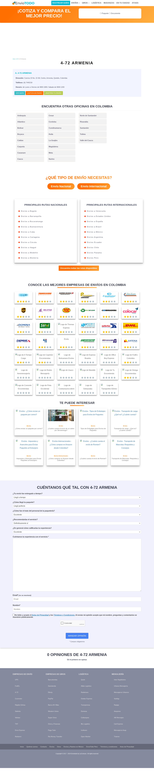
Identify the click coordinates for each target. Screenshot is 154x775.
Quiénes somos (32, 747)
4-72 (17, 59)
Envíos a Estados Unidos (99, 216)
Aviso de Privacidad (40, 615)
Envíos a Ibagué (28, 247)
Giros (85, 3)
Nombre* (16, 605)
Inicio (14, 59)
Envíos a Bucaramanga (32, 221)
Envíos (75, 3)
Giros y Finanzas (54, 724)
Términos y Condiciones (64, 615)
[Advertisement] (77, 41)
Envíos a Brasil (94, 227)
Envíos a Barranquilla (31, 216)
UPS (16, 680)
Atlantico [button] (21, 122)
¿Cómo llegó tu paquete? (23, 502)
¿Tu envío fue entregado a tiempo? (28, 494)
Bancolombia (52, 680)
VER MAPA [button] (20, 93)
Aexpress (117, 711)
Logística (96, 3)
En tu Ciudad (123, 3)
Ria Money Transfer (55, 736)
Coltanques (85, 717)
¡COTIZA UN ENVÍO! (34, 93)
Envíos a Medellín (29, 253)
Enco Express (20, 730)
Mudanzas (109, 3)
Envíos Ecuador (94, 242)
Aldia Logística (86, 686)
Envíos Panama (94, 253)
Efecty (50, 692)
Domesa (84, 711)
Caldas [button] (20, 140)
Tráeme (117, 736)
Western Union (53, 711)
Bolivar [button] (20, 128)
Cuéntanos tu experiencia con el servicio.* (31, 537)
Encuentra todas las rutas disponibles (78, 268)
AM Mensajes (119, 717)
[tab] (30, 115)
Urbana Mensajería (121, 686)
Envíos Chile (93, 247)
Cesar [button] (51, 116)
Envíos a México (95, 232)
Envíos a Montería (29, 258)
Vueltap (116, 699)
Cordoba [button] (52, 122)
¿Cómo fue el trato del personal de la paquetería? (34, 511)
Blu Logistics (85, 724)
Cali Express (118, 724)
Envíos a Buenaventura (32, 227)
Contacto (43, 747)
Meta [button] (51, 153)
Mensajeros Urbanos (121, 692)
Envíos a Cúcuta (29, 242)
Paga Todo (52, 730)
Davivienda (52, 686)
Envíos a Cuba (28, 232)
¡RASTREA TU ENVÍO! (53, 93)
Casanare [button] (21, 153)
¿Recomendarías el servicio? (25, 519)
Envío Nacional (61, 186)
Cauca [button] (20, 159)
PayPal (50, 699)
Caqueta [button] (21, 147)
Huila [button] (51, 134)
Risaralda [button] (84, 122)
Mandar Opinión (77, 636)
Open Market (85, 736)
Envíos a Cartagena (30, 237)
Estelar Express (86, 699)
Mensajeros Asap (120, 730)
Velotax (17, 717)
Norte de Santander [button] (88, 116)
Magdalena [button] (53, 147)
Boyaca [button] (20, 134)
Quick (83, 680)
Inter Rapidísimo (120, 680)
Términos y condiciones (108, 747)
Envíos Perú (93, 258)
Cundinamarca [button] (55, 128)
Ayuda (135, 3)
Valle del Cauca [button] (86, 140)
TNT (16, 724)
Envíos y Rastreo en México (74, 747)
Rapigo (116, 705)
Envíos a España (95, 221)
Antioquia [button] (21, 116)
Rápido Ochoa (20, 705)
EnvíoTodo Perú (92, 747)
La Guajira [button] (53, 140)
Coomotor (18, 699)
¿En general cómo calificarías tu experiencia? (32, 528)
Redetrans (84, 692)
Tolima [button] (83, 134)
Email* (22, 595)
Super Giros (52, 717)
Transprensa (85, 705)
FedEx (17, 686)
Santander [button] (84, 128)
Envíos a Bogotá (29, 211)
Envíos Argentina (95, 237)
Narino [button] (51, 159)
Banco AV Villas (53, 705)
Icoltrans (84, 730)
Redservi (18, 736)
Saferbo (18, 711)
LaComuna (82, 753)
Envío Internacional (94, 186)
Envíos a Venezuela (96, 211)
